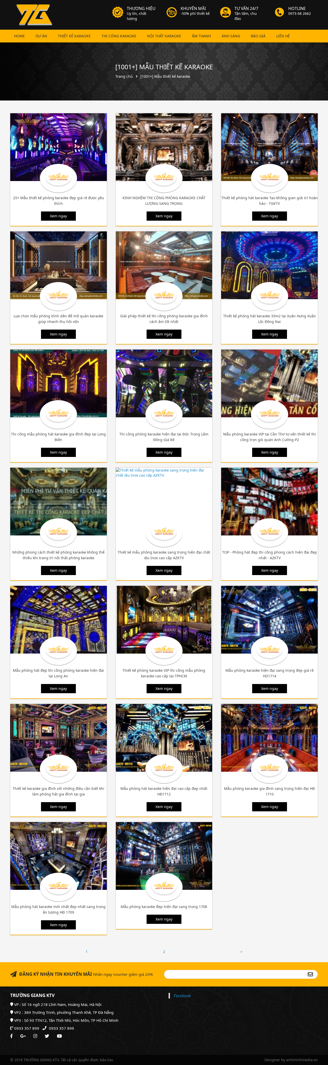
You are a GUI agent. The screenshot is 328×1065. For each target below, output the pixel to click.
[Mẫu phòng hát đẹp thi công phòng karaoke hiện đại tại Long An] (58, 620)
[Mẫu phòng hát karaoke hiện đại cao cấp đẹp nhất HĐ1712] (164, 738)
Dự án (41, 35)
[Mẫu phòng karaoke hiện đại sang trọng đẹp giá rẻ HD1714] (269, 620)
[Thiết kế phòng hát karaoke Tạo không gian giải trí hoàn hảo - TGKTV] (269, 147)
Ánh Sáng (231, 35)
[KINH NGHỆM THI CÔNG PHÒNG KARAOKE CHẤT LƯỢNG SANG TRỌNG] (164, 147)
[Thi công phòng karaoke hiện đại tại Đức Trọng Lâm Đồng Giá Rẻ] (164, 383)
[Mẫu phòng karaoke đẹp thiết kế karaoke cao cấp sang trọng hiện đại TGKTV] (33, 15)
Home (19, 35)
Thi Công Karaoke (118, 35)
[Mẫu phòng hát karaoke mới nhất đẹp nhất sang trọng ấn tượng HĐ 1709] (58, 856)
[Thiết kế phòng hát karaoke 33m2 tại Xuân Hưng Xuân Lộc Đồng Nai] (269, 265)
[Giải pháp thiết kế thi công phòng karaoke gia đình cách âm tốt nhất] (164, 265)
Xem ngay (58, 216)
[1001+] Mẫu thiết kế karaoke (164, 66)
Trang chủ (124, 76)
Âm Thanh (201, 35)
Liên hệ (283, 35)
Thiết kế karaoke (74, 35)
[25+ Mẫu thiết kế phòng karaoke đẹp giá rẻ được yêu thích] (58, 147)
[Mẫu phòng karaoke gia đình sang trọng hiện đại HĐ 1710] (269, 738)
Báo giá (258, 35)
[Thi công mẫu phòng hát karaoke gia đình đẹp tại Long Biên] (58, 383)
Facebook (182, 996)
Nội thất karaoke (164, 35)
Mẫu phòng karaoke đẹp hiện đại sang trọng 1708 (164, 906)
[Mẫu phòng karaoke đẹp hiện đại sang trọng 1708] (164, 856)
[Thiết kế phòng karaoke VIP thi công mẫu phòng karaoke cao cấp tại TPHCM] (164, 620)
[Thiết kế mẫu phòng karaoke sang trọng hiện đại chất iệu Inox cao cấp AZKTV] (164, 501)
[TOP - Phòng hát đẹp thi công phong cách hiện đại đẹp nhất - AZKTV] (269, 501)
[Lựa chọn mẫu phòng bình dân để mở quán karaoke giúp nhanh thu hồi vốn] (58, 265)
